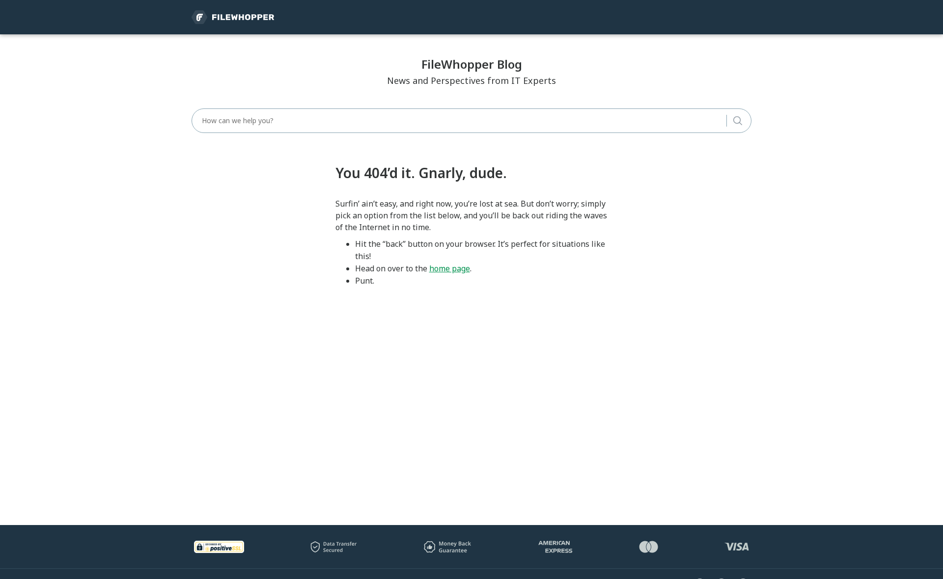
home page (449, 268)
